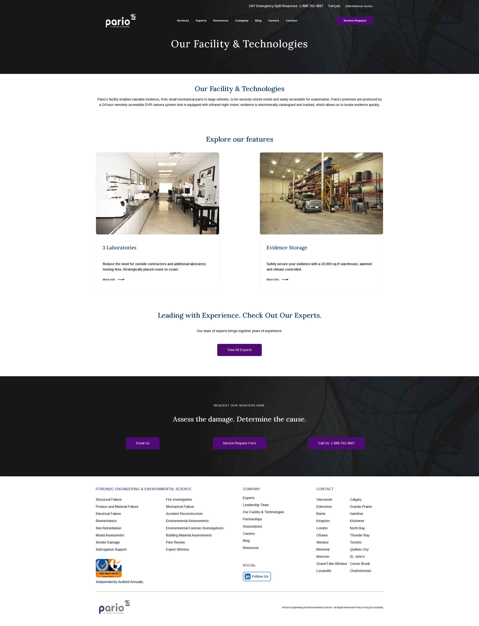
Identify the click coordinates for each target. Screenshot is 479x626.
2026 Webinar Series (358, 6)
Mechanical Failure (180, 507)
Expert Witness (177, 549)
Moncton (322, 556)
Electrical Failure (108, 514)
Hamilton (356, 514)
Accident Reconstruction (184, 514)
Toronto (355, 542)
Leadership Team (256, 505)
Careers (273, 20)
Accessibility (376, 607)
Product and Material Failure (117, 507)
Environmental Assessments (187, 521)
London (322, 528)
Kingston (323, 521)
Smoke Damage (108, 542)
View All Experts (239, 350)
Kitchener (357, 521)
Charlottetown (360, 571)
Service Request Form (239, 443)
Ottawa (321, 535)
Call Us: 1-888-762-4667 (336, 443)
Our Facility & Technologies (263, 512)
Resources (220, 20)
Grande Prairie (361, 507)
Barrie (320, 514)
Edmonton (324, 507)
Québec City (359, 549)
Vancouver (324, 499)
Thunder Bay (359, 535)
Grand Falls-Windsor (331, 564)
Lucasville (323, 571)
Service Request (355, 20)
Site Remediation (108, 528)
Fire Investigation (179, 499)
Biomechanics (106, 521)
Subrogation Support (111, 549)
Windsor (322, 542)
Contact (292, 20)
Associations (252, 526)
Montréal (322, 549)
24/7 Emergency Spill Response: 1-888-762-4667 (286, 6)
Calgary (355, 499)
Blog (258, 20)
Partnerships (252, 519)
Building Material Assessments (189, 535)
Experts (201, 20)
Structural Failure (109, 499)
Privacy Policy (362, 607)
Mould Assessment (110, 535)
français (334, 6)
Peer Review (175, 542)
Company (241, 20)
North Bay (357, 528)
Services (183, 20)
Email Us (142, 443)
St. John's (357, 556)
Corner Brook (360, 564)
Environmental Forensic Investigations (194, 528)
